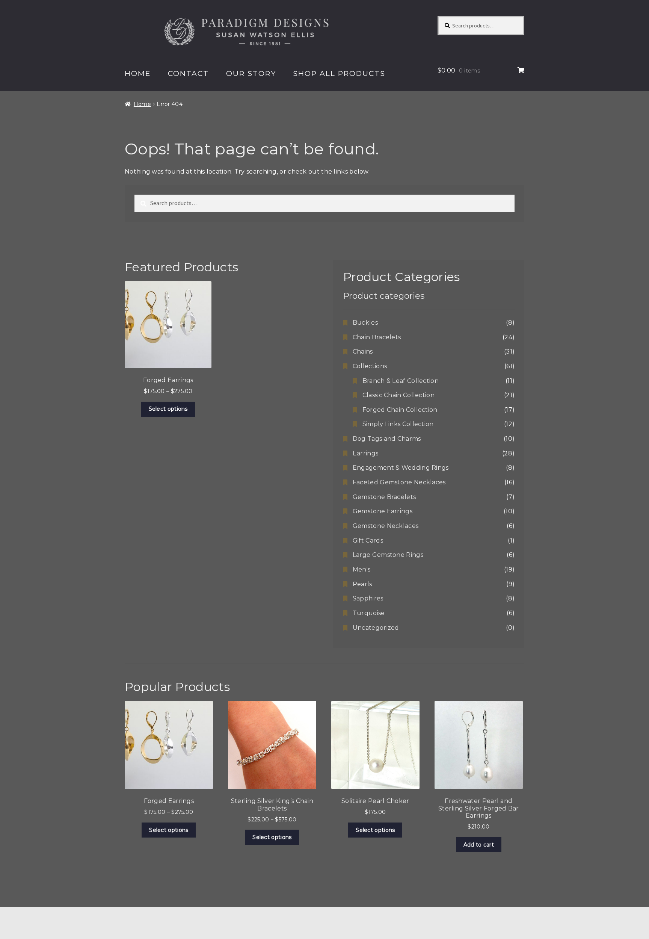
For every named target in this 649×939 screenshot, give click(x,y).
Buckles (365, 322)
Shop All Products (339, 73)
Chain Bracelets (377, 337)
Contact (188, 73)
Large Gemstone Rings (388, 554)
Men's (362, 569)
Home (138, 73)
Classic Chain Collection (398, 395)
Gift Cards (368, 540)
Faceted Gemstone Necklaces (399, 482)
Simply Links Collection (398, 424)
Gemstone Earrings (382, 511)
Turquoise (369, 613)
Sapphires (368, 598)
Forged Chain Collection (400, 409)
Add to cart (478, 844)
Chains (363, 351)
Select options (168, 408)
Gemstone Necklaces (385, 525)
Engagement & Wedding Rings (401, 467)
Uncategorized (376, 627)
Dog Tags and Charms (387, 438)
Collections (370, 366)
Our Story (251, 73)
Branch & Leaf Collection (400, 380)
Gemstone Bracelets (384, 496)
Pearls (362, 584)
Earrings (365, 453)
